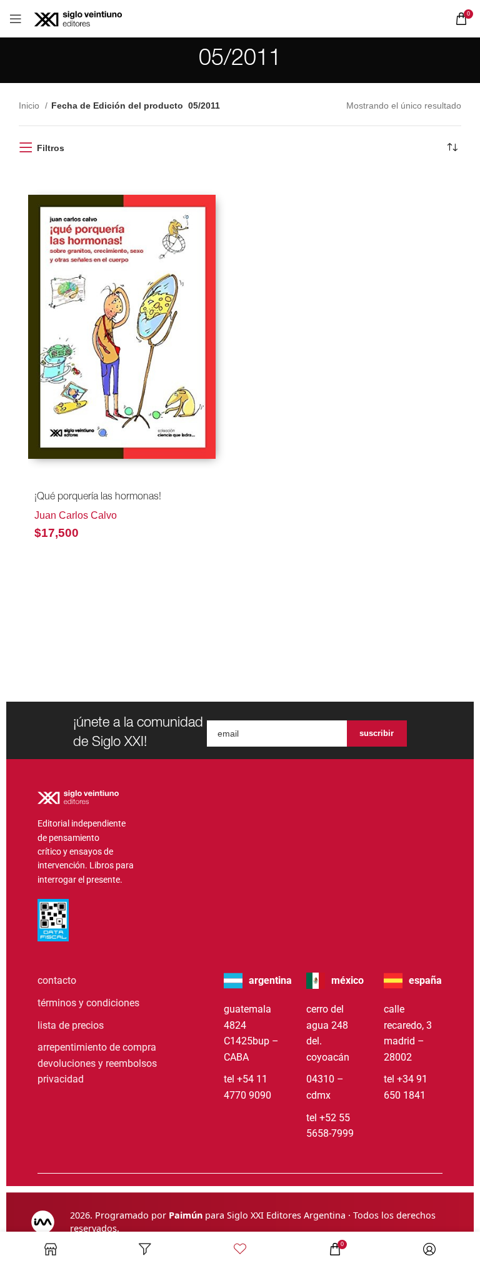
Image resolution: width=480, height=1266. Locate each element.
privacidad (61, 1079)
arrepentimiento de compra (97, 1047)
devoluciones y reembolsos (97, 1063)
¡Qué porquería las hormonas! (97, 498)
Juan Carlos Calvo (75, 515)
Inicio (30, 105)
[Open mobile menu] (15, 18)
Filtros (50, 148)
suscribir (376, 733)
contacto (57, 980)
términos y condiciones (88, 1003)
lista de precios (71, 1025)
